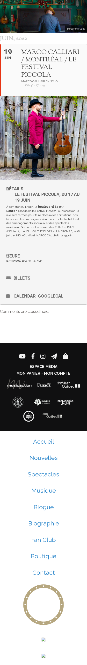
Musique (43, 490)
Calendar (25, 296)
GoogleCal (51, 296)
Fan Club (43, 539)
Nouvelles (43, 457)
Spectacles (43, 474)
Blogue (44, 507)
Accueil (43, 441)
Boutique (43, 556)
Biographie (43, 523)
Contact (43, 572)
